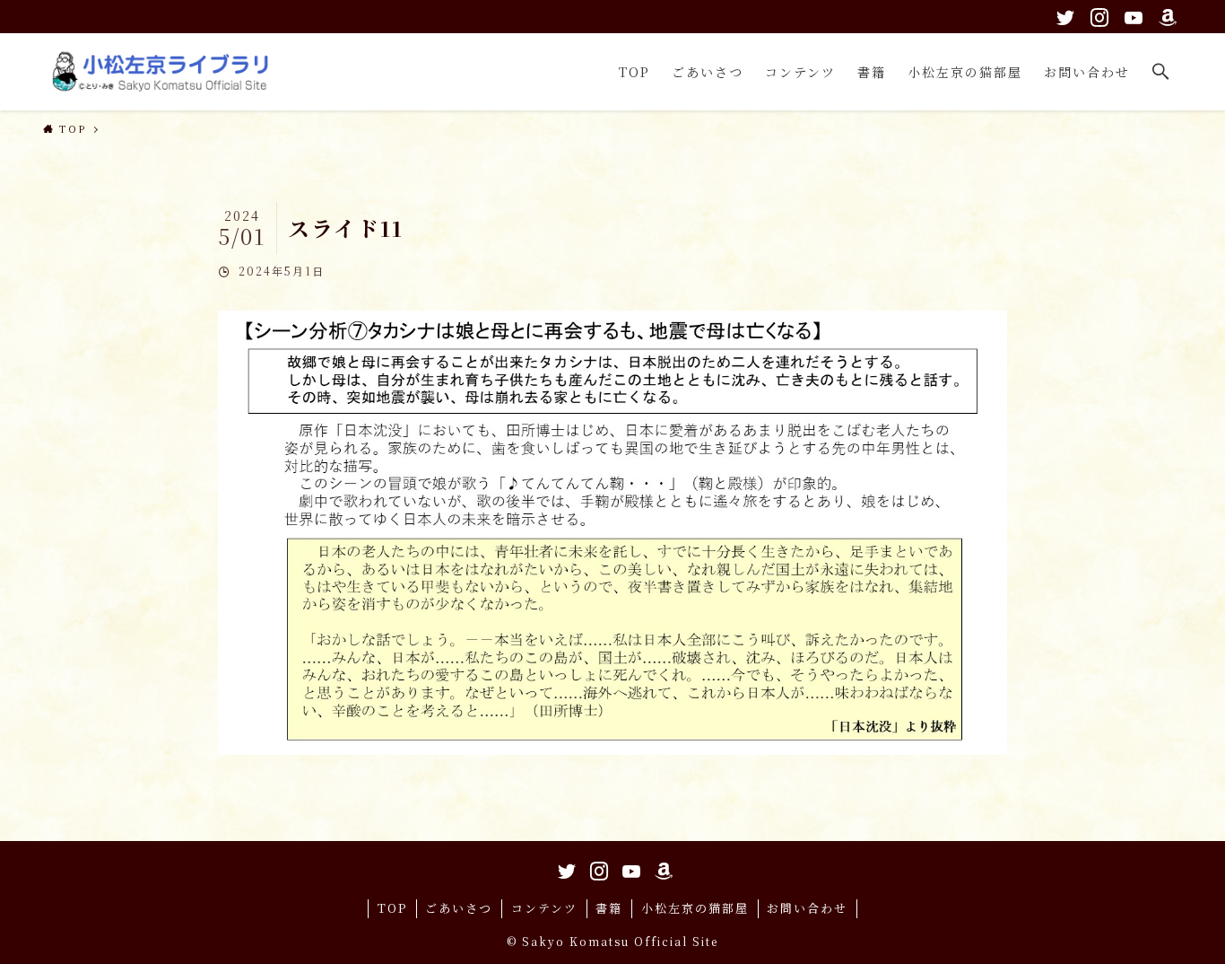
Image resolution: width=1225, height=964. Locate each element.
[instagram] (1096, 14)
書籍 (608, 907)
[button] (1161, 71)
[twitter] (1062, 14)
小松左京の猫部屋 (695, 907)
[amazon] (1165, 14)
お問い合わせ (807, 907)
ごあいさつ (458, 907)
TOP (392, 907)
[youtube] (1130, 14)
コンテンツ (544, 907)
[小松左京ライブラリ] (164, 72)
